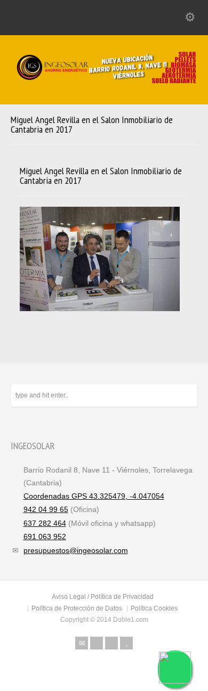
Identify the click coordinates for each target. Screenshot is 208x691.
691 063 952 (44, 536)
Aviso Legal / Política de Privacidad (103, 596)
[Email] (81, 643)
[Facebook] (96, 643)
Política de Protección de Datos (76, 608)
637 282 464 (44, 523)
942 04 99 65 (45, 509)
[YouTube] (126, 643)
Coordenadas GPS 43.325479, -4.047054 (93, 496)
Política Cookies (154, 608)
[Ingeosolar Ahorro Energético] (104, 81)
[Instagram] (111, 643)
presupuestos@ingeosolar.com (75, 550)
